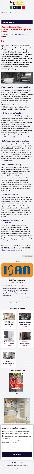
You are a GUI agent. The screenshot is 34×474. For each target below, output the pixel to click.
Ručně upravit (17, 448)
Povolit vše (17, 454)
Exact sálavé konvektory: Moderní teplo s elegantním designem (16, 291)
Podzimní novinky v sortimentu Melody (15, 288)
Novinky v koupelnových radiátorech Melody (17, 298)
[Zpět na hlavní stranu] (17, 3)
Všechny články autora (17, 303)
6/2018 (9, 36)
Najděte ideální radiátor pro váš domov (15, 286)
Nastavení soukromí (17, 462)
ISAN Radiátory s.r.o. (21, 34)
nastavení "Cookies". (11, 442)
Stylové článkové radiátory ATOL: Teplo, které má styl (16, 294)
